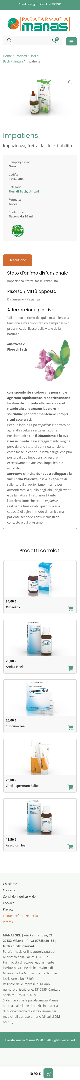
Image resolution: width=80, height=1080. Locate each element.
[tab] (17, 260)
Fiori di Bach (18, 191)
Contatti (9, 890)
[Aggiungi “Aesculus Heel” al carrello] (70, 847)
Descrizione (17, 260)
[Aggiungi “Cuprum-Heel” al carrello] (70, 728)
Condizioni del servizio (19, 896)
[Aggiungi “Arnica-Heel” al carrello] (70, 668)
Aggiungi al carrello (48, 1073)
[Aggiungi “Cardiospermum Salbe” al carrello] (70, 787)
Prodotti (21, 56)
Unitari (18, 61)
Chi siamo (10, 884)
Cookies (8, 903)
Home (7, 56)
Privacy (8, 909)
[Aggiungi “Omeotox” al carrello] (70, 609)
